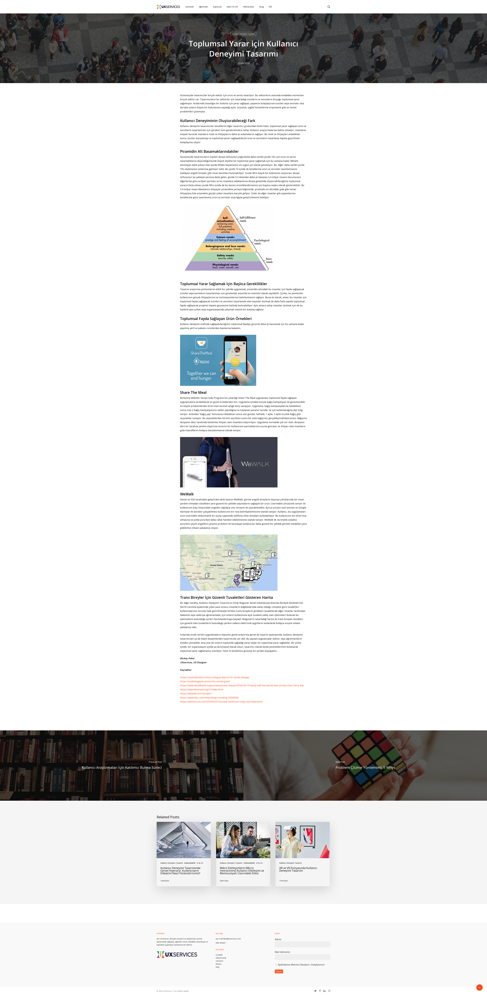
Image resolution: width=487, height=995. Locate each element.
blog (217, 967)
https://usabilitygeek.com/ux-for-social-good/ (205, 681)
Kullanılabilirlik (189, 863)
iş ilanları (219, 955)
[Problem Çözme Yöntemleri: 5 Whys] (365, 765)
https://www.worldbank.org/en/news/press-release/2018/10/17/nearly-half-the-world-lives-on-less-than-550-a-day (242, 685)
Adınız (278, 939)
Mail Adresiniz (282, 951)
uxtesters (219, 961)
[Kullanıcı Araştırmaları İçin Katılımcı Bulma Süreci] (122, 765)
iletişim (223, 943)
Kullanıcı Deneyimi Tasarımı (243, 34)
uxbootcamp (221, 958)
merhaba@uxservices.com (230, 938)
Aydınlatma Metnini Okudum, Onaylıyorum (301, 964)
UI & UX (200, 863)
